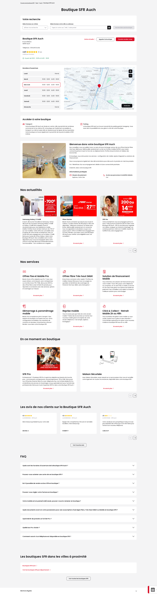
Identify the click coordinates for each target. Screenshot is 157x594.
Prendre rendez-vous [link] (125, 39)
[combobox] (78, 28)
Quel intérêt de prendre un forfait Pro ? (37, 519)
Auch (40, 3)
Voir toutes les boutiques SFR (78, 578)
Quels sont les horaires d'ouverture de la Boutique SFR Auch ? (45, 466)
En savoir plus (37, 295)
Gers (37, 3)
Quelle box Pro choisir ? (31, 528)
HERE (133, 109)
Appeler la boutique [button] (105, 39)
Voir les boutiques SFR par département (36, 570)
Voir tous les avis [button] (78, 445)
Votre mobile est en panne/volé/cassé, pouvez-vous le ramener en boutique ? (52, 501)
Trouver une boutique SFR (27, 3)
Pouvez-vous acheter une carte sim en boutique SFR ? (43, 474)
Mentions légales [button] (26, 591)
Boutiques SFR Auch (29, 566)
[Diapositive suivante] (135, 250)
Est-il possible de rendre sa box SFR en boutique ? (41, 483)
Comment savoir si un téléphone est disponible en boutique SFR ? (47, 536)
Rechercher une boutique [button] (123, 27)
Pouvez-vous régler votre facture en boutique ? (40, 492)
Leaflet (122, 109)
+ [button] (130, 71)
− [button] (130, 76)
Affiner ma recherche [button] (31, 27)
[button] (109, 27)
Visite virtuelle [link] (89, 39)
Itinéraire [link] (127, 106)
